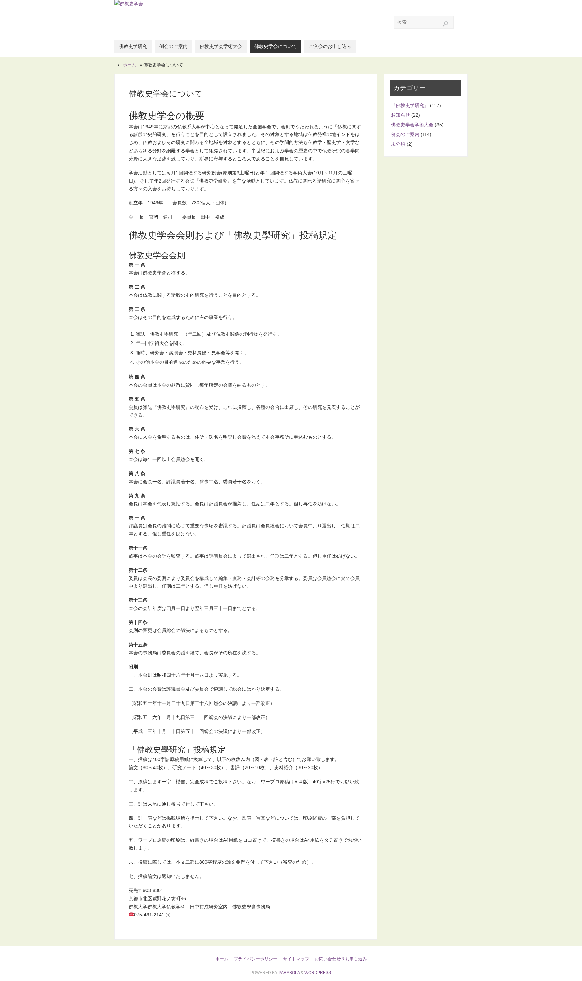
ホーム (129, 65)
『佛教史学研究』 (410, 105)
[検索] (445, 24)
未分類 (398, 144)
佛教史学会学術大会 (412, 124)
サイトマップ (296, 959)
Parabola (289, 972)
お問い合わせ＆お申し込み (341, 959)
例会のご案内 (405, 134)
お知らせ (400, 115)
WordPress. (318, 972)
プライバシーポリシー (256, 959)
